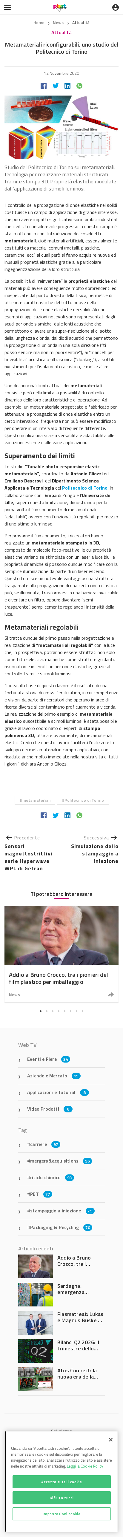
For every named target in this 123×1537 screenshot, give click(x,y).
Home (39, 22)
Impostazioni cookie (61, 1514)
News (59, 22)
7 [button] (76, 1011)
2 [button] (47, 1011)
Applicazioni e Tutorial (56, 1092)
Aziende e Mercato (53, 1075)
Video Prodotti (48, 1108)
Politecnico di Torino (84, 800)
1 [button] (41, 1011)
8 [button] (82, 1011)
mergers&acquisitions (60, 1160)
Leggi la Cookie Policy (85, 1466)
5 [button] (64, 1011)
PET (40, 1194)
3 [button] (53, 1011)
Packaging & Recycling (60, 1227)
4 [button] (58, 1011)
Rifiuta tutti (62, 1498)
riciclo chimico (51, 1177)
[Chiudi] (110, 1439)
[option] (61, 954)
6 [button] (70, 1011)
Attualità (81, 22)
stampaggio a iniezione (61, 1210)
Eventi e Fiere (47, 1059)
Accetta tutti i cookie (61, 1482)
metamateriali (36, 800)
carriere (44, 1144)
